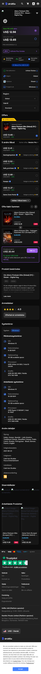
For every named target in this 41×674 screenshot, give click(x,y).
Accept (20, 669)
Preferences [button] (30, 663)
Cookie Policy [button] (17, 661)
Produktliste (25, 579)
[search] (22, 3)
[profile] (38, 3)
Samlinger (25, 576)
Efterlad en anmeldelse (14, 315)
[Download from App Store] (33, 3)
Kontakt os (6, 579)
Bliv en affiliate (26, 590)
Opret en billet (7, 590)
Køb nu (32, 251)
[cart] (28, 3)
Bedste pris (32, 142)
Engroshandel (7, 601)
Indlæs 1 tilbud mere (19, 201)
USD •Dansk (13, 631)
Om (3, 576)
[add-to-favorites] (37, 13)
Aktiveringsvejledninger (10, 587)
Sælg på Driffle (7, 598)
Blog (23, 587)
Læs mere (7, 296)
